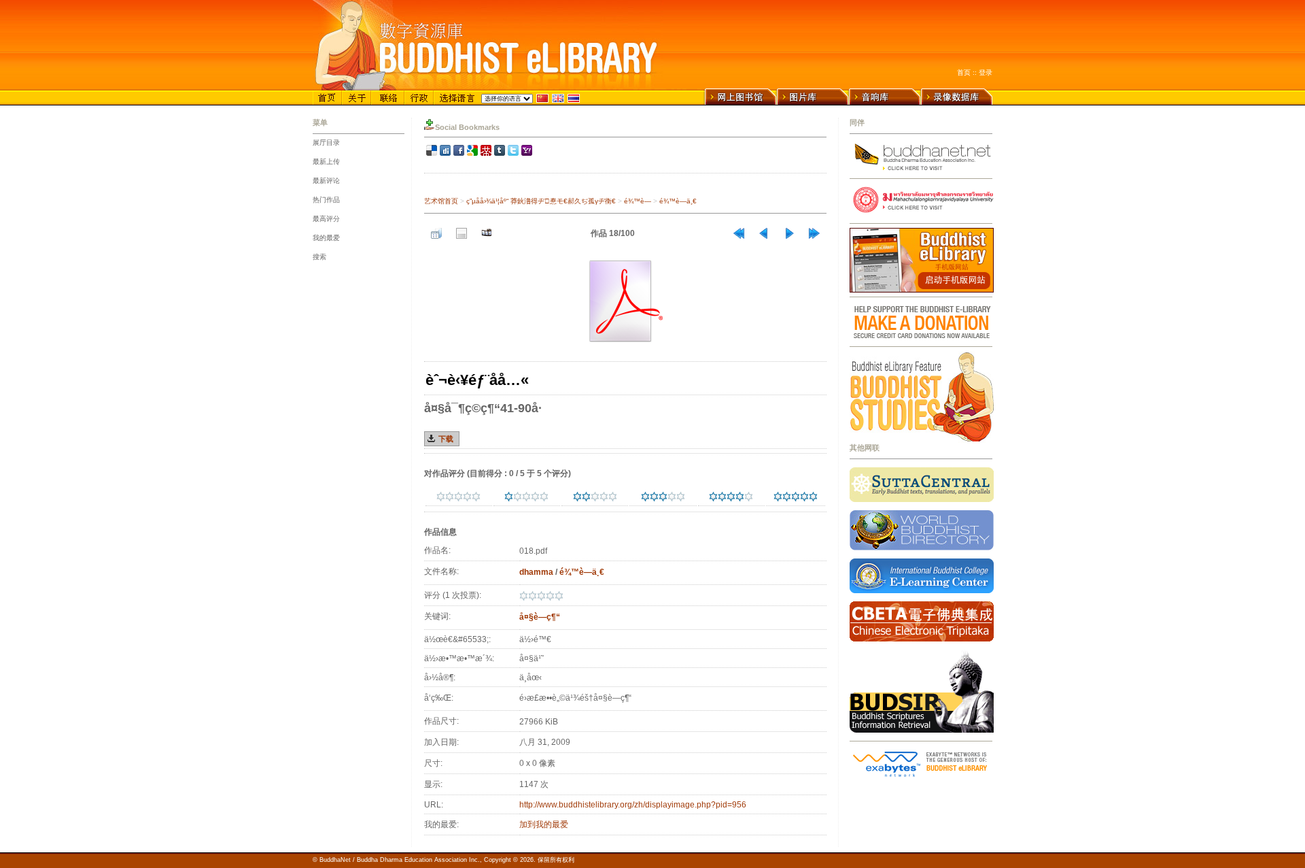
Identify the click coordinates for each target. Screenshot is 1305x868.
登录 (985, 72)
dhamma (536, 572)
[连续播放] (486, 233)
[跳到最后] (814, 233)
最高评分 (326, 218)
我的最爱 (326, 237)
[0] (440, 496)
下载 (445, 439)
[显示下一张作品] (789, 233)
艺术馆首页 (441, 201)
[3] (645, 496)
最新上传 (326, 161)
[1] (508, 496)
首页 (964, 72)
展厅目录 (326, 142)
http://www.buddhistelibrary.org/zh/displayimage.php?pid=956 (632, 804)
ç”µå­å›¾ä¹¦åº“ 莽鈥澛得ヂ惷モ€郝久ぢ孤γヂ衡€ (541, 201)
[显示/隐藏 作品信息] (461, 233)
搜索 (319, 257)
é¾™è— (637, 201)
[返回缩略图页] (436, 233)
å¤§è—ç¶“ (539, 617)
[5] (777, 496)
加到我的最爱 (543, 824)
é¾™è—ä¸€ (678, 201)
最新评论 (326, 180)
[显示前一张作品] (764, 233)
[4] (713, 496)
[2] (577, 496)
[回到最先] (739, 233)
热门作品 (326, 199)
